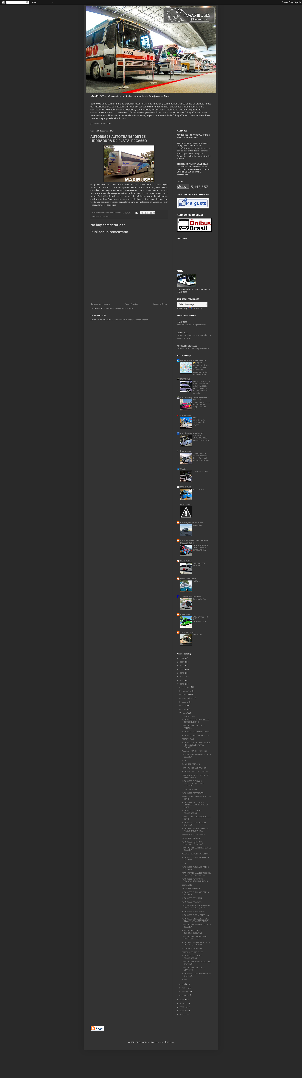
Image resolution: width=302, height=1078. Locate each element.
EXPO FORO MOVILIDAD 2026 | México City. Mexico (201, 438)
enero (184, 995)
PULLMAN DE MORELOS (192, 948)
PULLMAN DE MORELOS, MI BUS (195, 854)
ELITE (184, 760)
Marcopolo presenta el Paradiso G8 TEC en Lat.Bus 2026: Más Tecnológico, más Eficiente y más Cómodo (201, 387)
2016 (182, 680)
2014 (182, 1000)
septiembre (187, 698)
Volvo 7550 (104, 216)
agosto (185, 702)
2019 (182, 669)
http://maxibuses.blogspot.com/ (191, 325)
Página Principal (131, 304)
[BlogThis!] (144, 212)
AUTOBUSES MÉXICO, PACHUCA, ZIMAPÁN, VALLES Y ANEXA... (196, 920)
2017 (182, 677)
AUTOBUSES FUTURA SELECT (194, 911)
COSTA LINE (187, 885)
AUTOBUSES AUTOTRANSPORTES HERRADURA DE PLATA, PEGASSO (196, 745)
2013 (182, 1003)
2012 (182, 1007)
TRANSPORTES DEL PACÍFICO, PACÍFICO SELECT (194, 938)
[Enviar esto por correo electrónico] (141, 212)
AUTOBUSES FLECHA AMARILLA (195, 915)
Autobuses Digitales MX (192, 433)
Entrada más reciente (100, 304)
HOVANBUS (185, 505)
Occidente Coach (188, 579)
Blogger (170, 1042)
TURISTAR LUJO (188, 716)
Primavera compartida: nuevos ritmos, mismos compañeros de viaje (201, 404)
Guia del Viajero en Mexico (193, 360)
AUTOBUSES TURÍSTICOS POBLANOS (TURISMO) (192, 843)
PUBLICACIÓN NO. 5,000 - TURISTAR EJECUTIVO (192, 932)
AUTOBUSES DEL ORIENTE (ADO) (196, 732)
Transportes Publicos (190, 597)
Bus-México (185, 451)
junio (184, 709)
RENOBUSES (186, 561)
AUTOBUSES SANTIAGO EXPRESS (196, 735)
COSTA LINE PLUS (189, 789)
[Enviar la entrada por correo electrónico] (137, 212)
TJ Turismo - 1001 (200, 471)
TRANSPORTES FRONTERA (199, 564)
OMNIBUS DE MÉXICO (191, 764)
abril (184, 984)
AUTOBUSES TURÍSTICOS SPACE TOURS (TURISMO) (195, 721)
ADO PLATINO (198, 489)
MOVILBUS (185, 379)
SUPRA (184, 979)
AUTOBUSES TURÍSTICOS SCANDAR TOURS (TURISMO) (195, 880)
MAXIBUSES (185, 487)
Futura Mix (197, 635)
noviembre (187, 691)
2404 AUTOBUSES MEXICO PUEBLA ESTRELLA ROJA (200, 547)
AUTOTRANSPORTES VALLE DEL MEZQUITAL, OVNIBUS (195, 830)
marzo (185, 988)
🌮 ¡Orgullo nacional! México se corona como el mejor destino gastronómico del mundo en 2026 (201, 368)
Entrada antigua (160, 304)
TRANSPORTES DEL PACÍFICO (194, 768)
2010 (182, 1014)
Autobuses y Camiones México (194, 397)
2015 (182, 684)
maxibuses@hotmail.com (199, 148)
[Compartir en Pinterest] (153, 212)
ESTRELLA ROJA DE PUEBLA (193, 834)
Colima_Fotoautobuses (191, 523)
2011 (182, 1011)
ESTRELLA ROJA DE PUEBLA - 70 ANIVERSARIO (195, 776)
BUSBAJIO (185, 614)
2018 (182, 673)
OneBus (183, 469)
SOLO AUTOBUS (187, 632)
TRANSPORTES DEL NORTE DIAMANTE (193, 969)
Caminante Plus (199, 599)
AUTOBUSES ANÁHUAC (191, 902)
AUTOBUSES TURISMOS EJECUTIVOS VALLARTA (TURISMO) (193, 783)
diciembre (186, 687)
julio (184, 705)
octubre (185, 694)
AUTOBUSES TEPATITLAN (193, 793)
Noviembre (197, 525)
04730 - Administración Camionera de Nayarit (199, 421)
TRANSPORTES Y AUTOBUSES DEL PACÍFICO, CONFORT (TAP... (196, 874)
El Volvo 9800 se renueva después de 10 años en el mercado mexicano (201, 456)
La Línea (196, 581)
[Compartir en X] (147, 212)
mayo (184, 713)
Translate (198, 308)
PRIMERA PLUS (188, 739)
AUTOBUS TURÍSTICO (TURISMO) (195, 771)
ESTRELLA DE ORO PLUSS (192, 952)
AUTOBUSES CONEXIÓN (192, 898)
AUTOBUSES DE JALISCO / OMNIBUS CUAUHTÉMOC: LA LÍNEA (195, 805)
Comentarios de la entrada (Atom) (118, 308)
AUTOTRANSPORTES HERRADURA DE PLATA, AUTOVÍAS (196, 943)
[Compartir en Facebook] (150, 212)
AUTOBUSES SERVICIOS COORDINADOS (192, 812)
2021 (182, 662)
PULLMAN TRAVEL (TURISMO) (194, 751)
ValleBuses (185, 415)
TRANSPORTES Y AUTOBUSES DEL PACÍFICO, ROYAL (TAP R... (196, 906)
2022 (182, 658)
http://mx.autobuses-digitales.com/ (193, 348)
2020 (182, 666)
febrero (185, 991)
